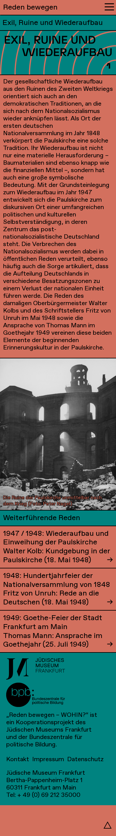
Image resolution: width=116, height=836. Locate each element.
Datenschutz (85, 759)
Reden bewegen (30, 7)
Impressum (48, 759)
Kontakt (17, 759)
